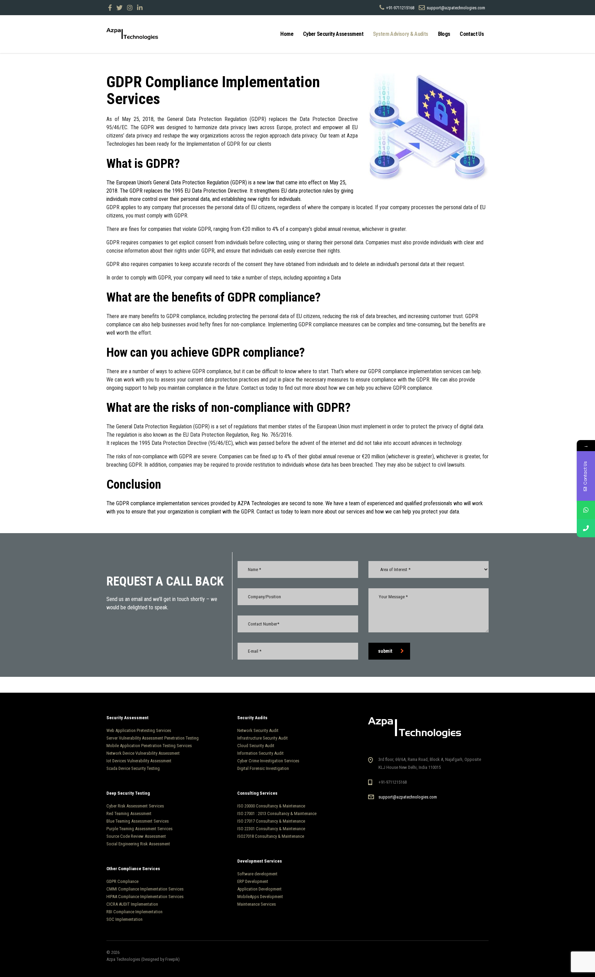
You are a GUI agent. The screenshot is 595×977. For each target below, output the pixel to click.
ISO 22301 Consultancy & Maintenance (271, 828)
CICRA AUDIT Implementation (132, 904)
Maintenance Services (256, 904)
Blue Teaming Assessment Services (137, 821)
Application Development (259, 889)
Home (286, 34)
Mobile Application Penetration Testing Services (149, 745)
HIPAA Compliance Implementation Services (145, 896)
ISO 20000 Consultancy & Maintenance (271, 805)
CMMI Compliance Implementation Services (145, 889)
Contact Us (472, 34)
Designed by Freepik (160, 959)
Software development (257, 873)
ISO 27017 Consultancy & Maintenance (271, 821)
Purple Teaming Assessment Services (139, 828)
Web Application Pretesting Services (138, 730)
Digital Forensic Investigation (263, 768)
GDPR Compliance (122, 881)
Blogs (444, 34)
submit (385, 651)
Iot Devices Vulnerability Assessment (138, 760)
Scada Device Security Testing (133, 768)
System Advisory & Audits (400, 34)
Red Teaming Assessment (129, 813)
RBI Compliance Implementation (134, 911)
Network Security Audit (258, 730)
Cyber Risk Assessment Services (135, 805)
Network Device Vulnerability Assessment (143, 753)
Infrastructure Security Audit (262, 738)
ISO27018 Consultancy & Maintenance (270, 836)
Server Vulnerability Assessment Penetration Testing (152, 738)
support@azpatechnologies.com (407, 797)
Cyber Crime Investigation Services (268, 760)
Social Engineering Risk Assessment (138, 843)
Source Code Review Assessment (136, 836)
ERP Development (252, 881)
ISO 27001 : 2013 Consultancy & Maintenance (276, 813)
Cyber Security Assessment (333, 34)
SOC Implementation (125, 919)
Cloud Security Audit (255, 745)
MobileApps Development (260, 896)
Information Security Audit (260, 753)
